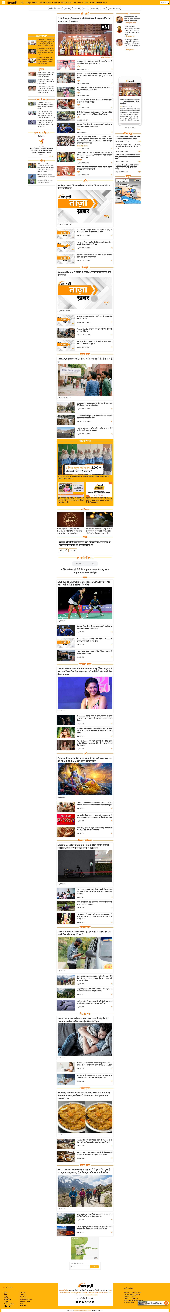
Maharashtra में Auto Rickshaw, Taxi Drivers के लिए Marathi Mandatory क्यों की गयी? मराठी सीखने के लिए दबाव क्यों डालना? (94, 155)
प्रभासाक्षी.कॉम (63, 1290)
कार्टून (6, 1302)
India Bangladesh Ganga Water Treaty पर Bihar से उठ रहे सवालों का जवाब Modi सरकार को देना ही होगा (132, 30)
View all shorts (130, 128)
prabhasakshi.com (91, 1295)
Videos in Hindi (93, 1292)
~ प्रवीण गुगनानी (128, 50)
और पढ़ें (51, 156)
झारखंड (67, 8)
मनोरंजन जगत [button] (88, 3)
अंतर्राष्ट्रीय (28, 3)
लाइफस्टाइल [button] (77, 3)
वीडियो (6, 1297)
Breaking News (114, 8)
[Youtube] (90, 1301)
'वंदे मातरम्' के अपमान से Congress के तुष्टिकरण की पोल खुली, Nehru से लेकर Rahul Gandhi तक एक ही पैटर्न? (132, 44)
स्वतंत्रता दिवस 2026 (55, 8)
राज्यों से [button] (48, 3)
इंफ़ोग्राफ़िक (7, 1299)
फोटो (5, 1295)
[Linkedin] (83, 1301)
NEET (85, 8)
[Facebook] (77, 1301)
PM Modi (94, 8)
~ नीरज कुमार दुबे (129, 36)
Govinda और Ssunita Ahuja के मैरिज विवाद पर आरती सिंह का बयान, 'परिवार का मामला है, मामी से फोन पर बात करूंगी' (94, 731)
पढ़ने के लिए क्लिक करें (106, 57)
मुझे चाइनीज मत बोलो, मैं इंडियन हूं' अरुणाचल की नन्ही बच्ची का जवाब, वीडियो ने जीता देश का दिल (71, 500)
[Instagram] (86, 1301)
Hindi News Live (105, 1292)
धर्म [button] (104, 3)
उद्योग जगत (85, 354)
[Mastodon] (93, 1301)
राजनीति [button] (98, 3)
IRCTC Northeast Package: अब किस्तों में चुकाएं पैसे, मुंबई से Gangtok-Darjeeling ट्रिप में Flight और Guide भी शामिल (94, 978)
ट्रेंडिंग (41, 69)
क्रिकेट (78, 129)
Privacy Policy (25, 1301)
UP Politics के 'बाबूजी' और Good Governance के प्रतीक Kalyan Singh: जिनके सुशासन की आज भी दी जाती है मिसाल (94, 917)
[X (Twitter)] (80, 1301)
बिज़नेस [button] (34, 3)
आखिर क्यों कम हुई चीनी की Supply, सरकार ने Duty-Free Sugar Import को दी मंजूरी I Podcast (99, 500)
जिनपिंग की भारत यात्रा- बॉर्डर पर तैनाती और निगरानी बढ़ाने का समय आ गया (132, 19)
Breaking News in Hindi (79, 1292)
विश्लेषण (79, 160)
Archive (22, 1292)
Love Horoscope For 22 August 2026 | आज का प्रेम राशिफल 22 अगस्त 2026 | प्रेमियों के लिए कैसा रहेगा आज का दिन (99, 531)
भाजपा (103, 8)
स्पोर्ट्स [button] (42, 3)
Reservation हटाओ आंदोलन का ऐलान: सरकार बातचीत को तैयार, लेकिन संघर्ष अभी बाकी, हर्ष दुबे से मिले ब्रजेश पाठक (94, 76)
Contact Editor (129, 1303)
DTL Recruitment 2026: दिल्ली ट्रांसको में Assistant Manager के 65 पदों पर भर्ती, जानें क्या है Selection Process (94, 892)
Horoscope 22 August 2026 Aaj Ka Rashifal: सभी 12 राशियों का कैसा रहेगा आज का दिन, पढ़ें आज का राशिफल (69, 531)
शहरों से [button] (56, 3)
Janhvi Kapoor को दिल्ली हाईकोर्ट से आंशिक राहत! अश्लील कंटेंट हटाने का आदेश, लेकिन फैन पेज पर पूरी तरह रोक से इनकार (94, 743)
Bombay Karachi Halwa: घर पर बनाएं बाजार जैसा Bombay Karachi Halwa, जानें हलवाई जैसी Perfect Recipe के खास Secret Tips (84, 1095)
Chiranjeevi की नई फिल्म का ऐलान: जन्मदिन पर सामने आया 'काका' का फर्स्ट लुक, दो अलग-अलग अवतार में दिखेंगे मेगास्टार (94, 718)
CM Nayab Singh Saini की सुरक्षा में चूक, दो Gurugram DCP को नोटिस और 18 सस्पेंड (128, 147)
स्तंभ (128, 13)
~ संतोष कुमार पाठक (130, 23)
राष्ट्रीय (22, 3)
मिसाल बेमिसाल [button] (66, 3)
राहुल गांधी (76, 8)
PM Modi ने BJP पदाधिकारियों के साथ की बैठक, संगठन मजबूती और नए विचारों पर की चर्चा (127, 157)
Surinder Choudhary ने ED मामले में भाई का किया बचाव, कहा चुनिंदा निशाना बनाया (126, 167)
